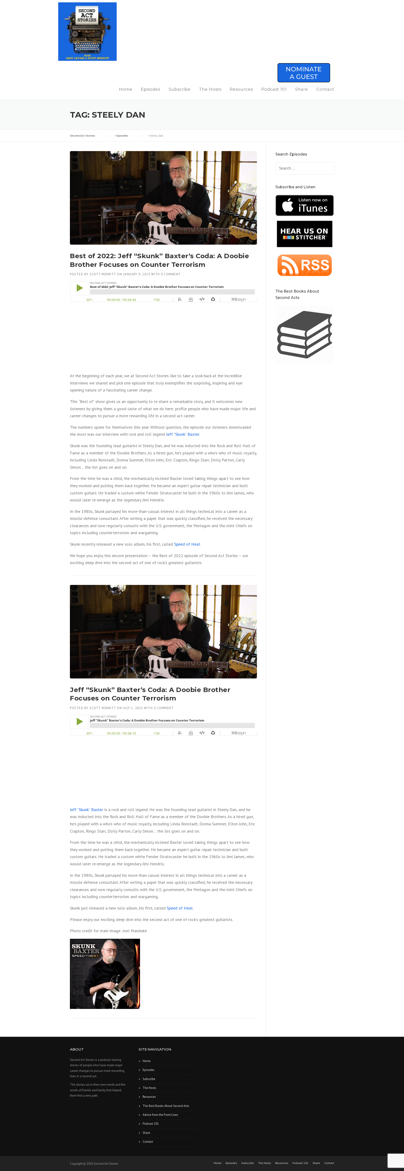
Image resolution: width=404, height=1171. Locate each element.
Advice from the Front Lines (160, 1115)
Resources (241, 89)
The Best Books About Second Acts (166, 1106)
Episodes (150, 89)
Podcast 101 (274, 89)
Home (125, 89)
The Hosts (210, 89)
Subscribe (180, 89)
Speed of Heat (187, 544)
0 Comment (171, 274)
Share (301, 89)
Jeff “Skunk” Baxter (182, 434)
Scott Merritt (103, 274)
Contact (325, 89)
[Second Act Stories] (87, 31)
